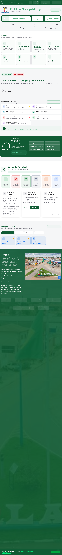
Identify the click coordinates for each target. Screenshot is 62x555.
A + (37, 2)
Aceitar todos (55, 552)
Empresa (29, 233)
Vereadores (43, 308)
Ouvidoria (43, 28)
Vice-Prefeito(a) (53, 300)
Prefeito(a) (37, 300)
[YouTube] (41, 19)
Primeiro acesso (50, 149)
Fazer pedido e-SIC (35, 143)
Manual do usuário (35, 149)
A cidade (6, 300)
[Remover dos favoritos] (13, 238)
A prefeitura (21, 300)
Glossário (13, 2)
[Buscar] (5, 18)
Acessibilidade (54, 18)
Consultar (33, 207)
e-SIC (51, 28)
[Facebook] (38, 19)
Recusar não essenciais (42, 552)
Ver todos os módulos (53, 102)
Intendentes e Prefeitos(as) (23, 308)
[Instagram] (34, 19)
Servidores (40, 233)
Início (4, 28)
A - (30, 2)
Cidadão (20, 233)
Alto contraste (45, 2)
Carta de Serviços (13, 28)
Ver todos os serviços (53, 227)
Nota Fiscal (57, 28)
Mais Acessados (8, 233)
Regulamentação (50, 146)
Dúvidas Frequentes (35, 146)
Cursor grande (56, 2)
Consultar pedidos (51, 143)
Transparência (24, 28)
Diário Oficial (35, 28)
